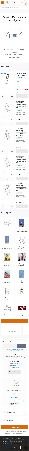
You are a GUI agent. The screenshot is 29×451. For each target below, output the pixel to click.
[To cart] (22, 96)
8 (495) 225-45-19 (15, 363)
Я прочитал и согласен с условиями (15, 350)
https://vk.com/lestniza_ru (14, 393)
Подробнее (9, 443)
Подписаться (21, 346)
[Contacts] (22, 2)
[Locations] (17, 2)
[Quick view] (3, 89)
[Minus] (2, 96)
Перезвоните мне (14, 367)
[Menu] (2, 2)
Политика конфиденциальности (17, 349)
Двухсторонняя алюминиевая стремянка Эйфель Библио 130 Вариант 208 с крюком (21, 104)
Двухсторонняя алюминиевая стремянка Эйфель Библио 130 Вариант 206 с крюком (21, 159)
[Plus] (12, 96)
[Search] (3, 7)
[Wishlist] (7, 89)
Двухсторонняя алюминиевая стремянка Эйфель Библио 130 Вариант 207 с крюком (21, 132)
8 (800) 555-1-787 (15, 365)
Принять (15, 447)
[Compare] (11, 89)
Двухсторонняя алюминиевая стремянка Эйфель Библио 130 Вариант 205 (21, 187)
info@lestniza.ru (14, 387)
